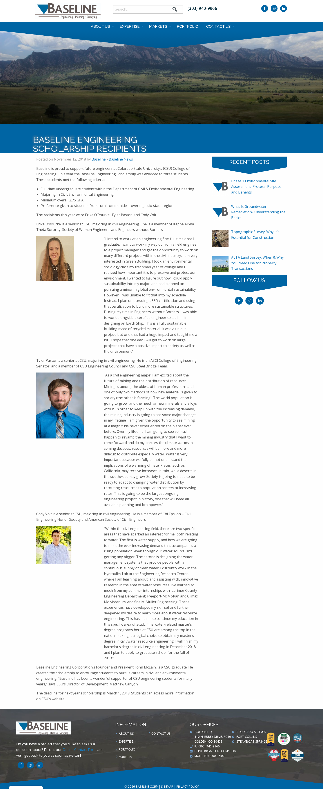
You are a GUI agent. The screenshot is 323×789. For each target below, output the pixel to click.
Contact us (218, 26)
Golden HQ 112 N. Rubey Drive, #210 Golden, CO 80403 (212, 736)
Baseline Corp (68, 11)
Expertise (130, 26)
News (175, 129)
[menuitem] (101, 26)
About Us (100, 26)
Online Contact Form (79, 749)
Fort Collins (246, 736)
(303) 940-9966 (202, 8)
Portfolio (187, 26)
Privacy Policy (187, 786)
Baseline (99, 159)
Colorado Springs (251, 732)
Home (163, 129)
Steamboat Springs (251, 741)
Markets (158, 26)
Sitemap (167, 786)
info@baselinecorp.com (217, 751)
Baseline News (195, 129)
